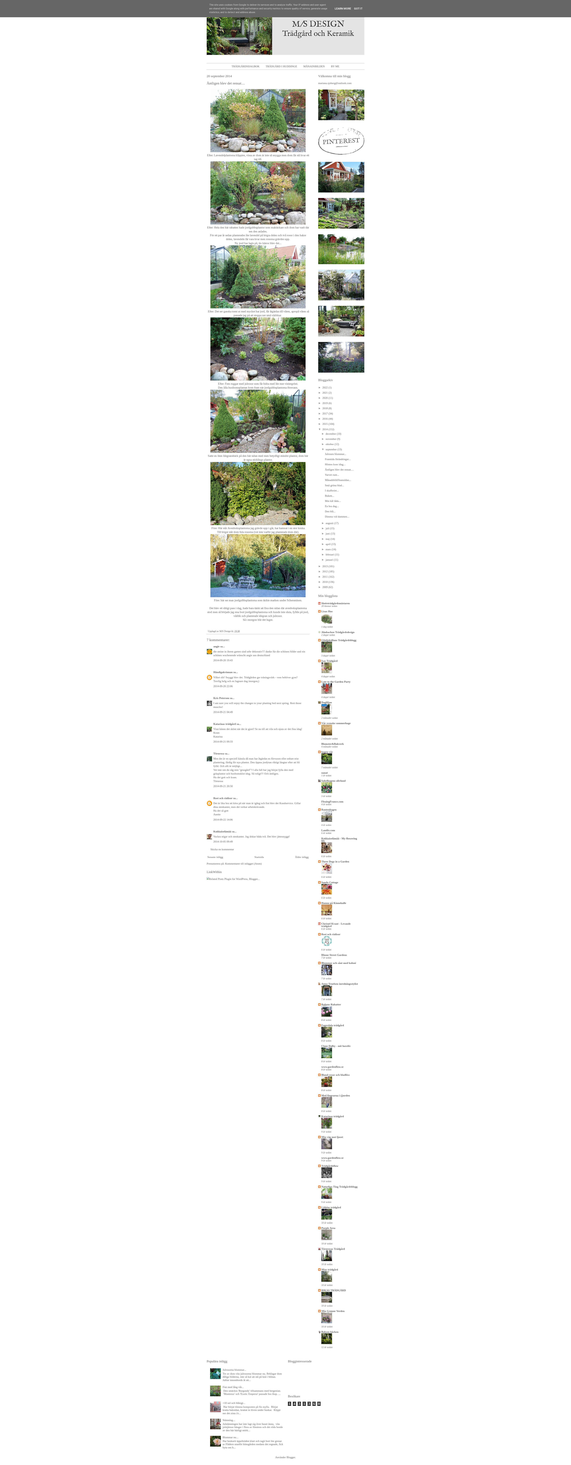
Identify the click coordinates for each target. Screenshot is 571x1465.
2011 (325, 576)
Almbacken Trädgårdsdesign (337, 632)
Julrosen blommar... (335, 453)
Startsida (259, 857)
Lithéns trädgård (331, 1207)
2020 (325, 397)
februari (330, 554)
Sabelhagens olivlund (333, 780)
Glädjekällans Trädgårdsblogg (338, 640)
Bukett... (329, 495)
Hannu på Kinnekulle (333, 903)
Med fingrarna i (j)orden (335, 1095)
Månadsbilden (314, 66)
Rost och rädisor (222, 798)
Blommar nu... (230, 1437)
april (328, 544)
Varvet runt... (332, 474)
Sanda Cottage (329, 882)
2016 (325, 418)
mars (329, 549)
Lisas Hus (327, 611)
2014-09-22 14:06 (223, 819)
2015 (325, 423)
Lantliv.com (328, 830)
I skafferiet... (332, 490)
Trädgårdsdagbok (245, 66)
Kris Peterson (221, 698)
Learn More (343, 8)
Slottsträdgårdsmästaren (335, 603)
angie (216, 646)
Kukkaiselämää (222, 831)
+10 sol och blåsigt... (234, 1402)
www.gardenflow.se (332, 1066)
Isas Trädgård (329, 660)
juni (328, 533)
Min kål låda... (333, 500)
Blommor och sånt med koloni (338, 962)
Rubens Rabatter (331, 1004)
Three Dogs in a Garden (335, 861)
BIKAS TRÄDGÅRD (333, 1290)
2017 (325, 413)
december (331, 433)
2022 (325, 387)
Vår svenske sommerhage (336, 723)
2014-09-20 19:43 (223, 660)
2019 (325, 403)
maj (328, 538)
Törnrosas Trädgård (333, 1248)
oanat (324, 772)
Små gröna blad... (334, 485)
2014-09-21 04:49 (223, 712)
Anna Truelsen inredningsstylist (339, 983)
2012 (325, 571)
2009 (325, 587)
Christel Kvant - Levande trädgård (336, 925)
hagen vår (327, 751)
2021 (325, 392)
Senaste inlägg (215, 857)
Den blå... (330, 511)
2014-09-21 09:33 (223, 741)
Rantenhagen (329, 809)
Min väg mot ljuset (332, 1137)
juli (328, 528)
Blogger (291, 1457)
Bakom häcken (329, 1331)
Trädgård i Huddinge (281, 66)
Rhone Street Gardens (334, 954)
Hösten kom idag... (335, 464)
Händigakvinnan (223, 672)
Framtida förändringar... (338, 459)
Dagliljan (326, 702)
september (331, 449)
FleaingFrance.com (332, 801)
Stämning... (229, 1420)
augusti (330, 523)
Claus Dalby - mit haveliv (336, 1045)
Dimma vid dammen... (337, 516)
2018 (325, 408)
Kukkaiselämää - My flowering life (339, 839)
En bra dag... (332, 506)
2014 (325, 429)
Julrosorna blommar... (234, 1369)
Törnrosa (218, 753)
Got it (358, 8)
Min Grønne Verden (333, 1311)
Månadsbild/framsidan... (338, 480)
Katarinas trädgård (224, 723)
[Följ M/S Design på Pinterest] (341, 155)
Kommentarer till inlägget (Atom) (243, 863)
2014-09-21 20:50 (223, 786)
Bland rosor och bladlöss (335, 1074)
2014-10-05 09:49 (223, 841)
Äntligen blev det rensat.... (339, 469)
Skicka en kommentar (222, 849)
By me (335, 66)
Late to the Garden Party (335, 681)
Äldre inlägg (302, 857)
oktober (330, 444)
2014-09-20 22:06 (223, 686)
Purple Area (328, 1228)
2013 (325, 566)
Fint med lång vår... (233, 1387)
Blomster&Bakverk (332, 743)
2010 (325, 581)
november (331, 438)
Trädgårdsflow (329, 1165)
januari (330, 559)
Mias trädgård (329, 1269)
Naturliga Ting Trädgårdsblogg (339, 1186)
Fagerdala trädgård (332, 1025)
